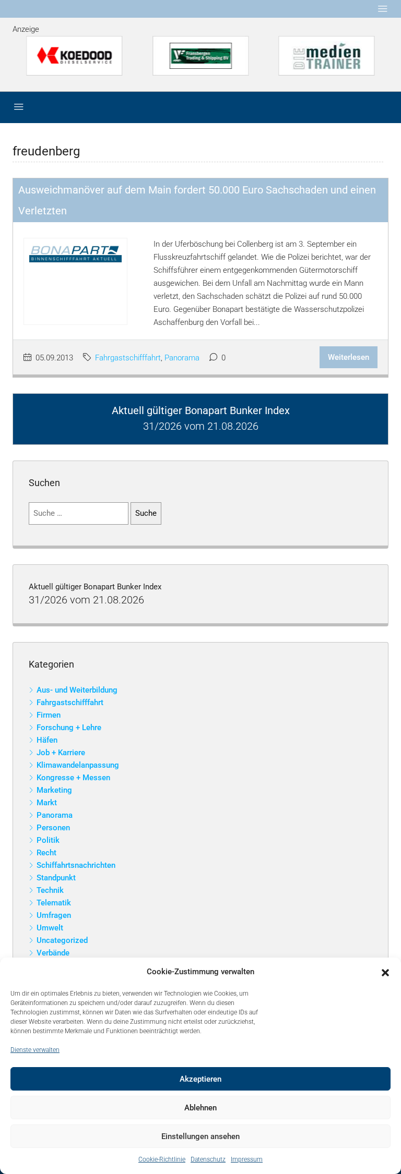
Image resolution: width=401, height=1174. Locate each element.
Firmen (49, 715)
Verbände (53, 953)
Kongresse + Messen (73, 777)
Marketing (54, 790)
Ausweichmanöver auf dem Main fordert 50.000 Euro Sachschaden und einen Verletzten (197, 200)
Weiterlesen (348, 357)
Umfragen (54, 915)
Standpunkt (56, 877)
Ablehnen (200, 1107)
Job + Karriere (61, 752)
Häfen (47, 740)
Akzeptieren (200, 1079)
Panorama (181, 357)
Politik (48, 840)
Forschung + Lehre (69, 727)
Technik (50, 890)
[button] (385, 972)
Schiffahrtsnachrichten (76, 865)
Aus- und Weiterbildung (77, 690)
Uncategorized (62, 940)
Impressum (247, 1159)
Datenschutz (208, 1159)
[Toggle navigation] (382, 9)
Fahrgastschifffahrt (128, 357)
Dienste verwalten (35, 1050)
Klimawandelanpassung (78, 765)
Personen (53, 827)
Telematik (54, 902)
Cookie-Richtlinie (161, 1159)
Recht (46, 852)
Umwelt (50, 928)
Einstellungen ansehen (200, 1136)
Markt (47, 802)
